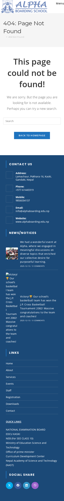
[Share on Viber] (35, 485)
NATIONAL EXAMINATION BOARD (25, 429)
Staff (8, 390)
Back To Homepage (32, 135)
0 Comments (38, 266)
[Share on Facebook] (18, 485)
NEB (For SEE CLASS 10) (19, 438)
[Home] (4, 36)
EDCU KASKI (13, 434)
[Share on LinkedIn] (26, 485)
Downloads (12, 403)
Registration (13, 397)
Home (9, 363)
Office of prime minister (20, 452)
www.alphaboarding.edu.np (32, 221)
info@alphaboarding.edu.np (32, 211)
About (9, 370)
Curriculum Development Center (25, 456)
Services (11, 377)
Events (10, 383)
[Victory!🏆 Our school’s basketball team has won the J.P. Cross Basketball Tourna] (12, 308)
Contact (10, 410)
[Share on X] (9, 485)
